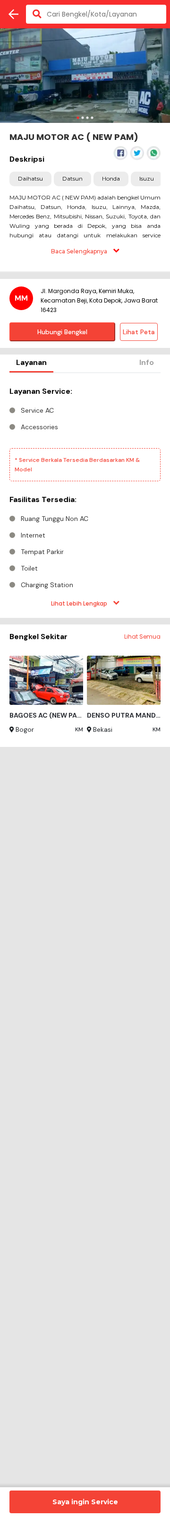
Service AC (37, 410)
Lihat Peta (139, 332)
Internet (33, 535)
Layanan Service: (40, 391)
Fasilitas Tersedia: (42, 499)
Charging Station (47, 585)
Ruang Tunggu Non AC (54, 518)
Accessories (39, 427)
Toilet (29, 568)
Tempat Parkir (42, 551)
